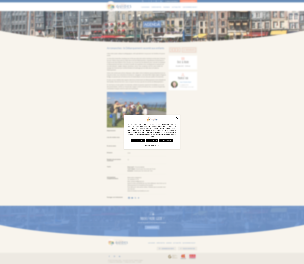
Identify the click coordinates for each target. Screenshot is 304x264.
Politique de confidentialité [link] (152, 145)
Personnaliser (166, 140)
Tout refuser (152, 140)
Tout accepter (138, 140)
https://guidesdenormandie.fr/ (140, 124)
